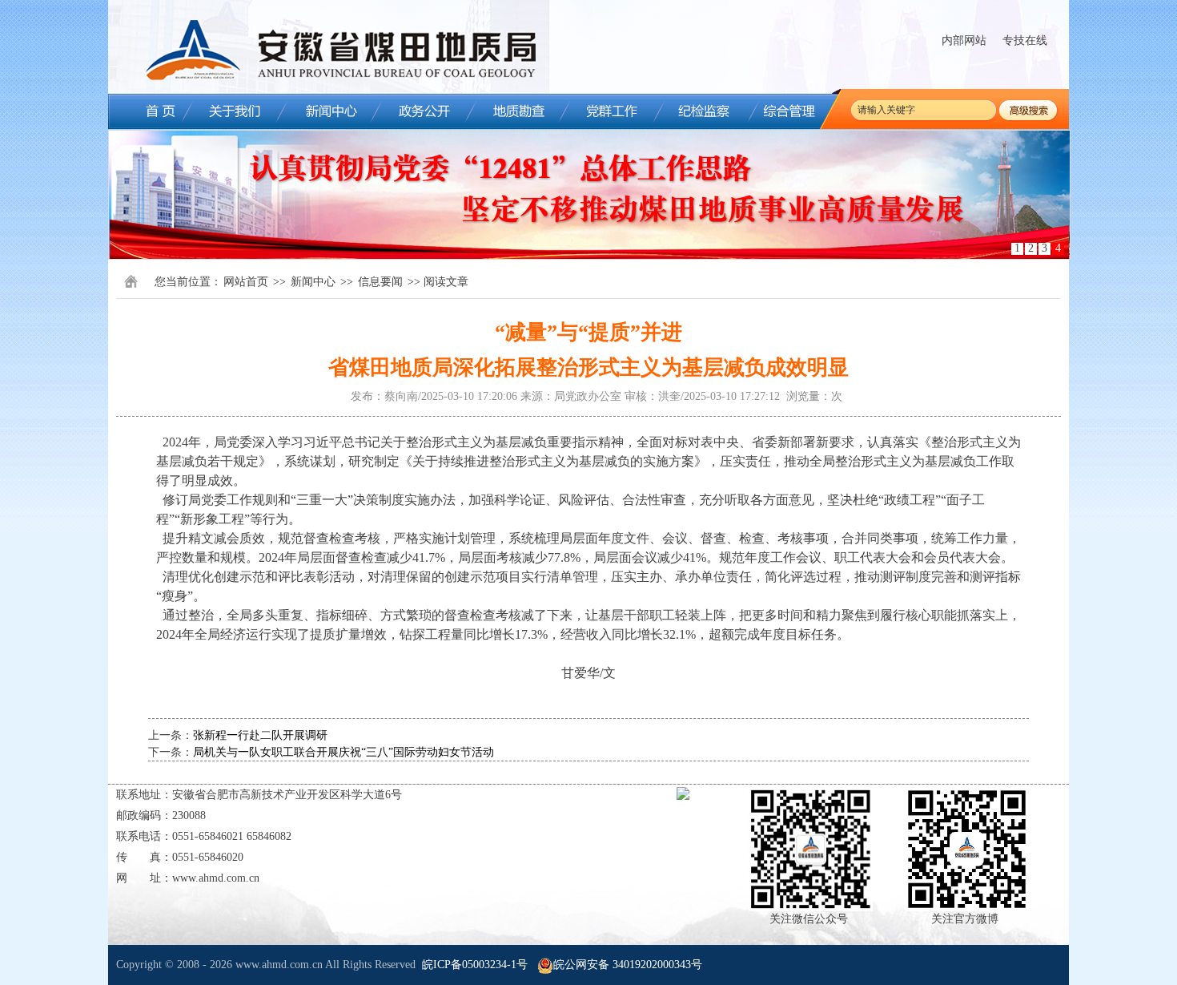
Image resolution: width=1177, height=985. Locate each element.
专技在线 (1024, 40)
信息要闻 (380, 282)
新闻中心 (313, 282)
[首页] (148, 111)
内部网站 (964, 40)
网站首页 (245, 282)
